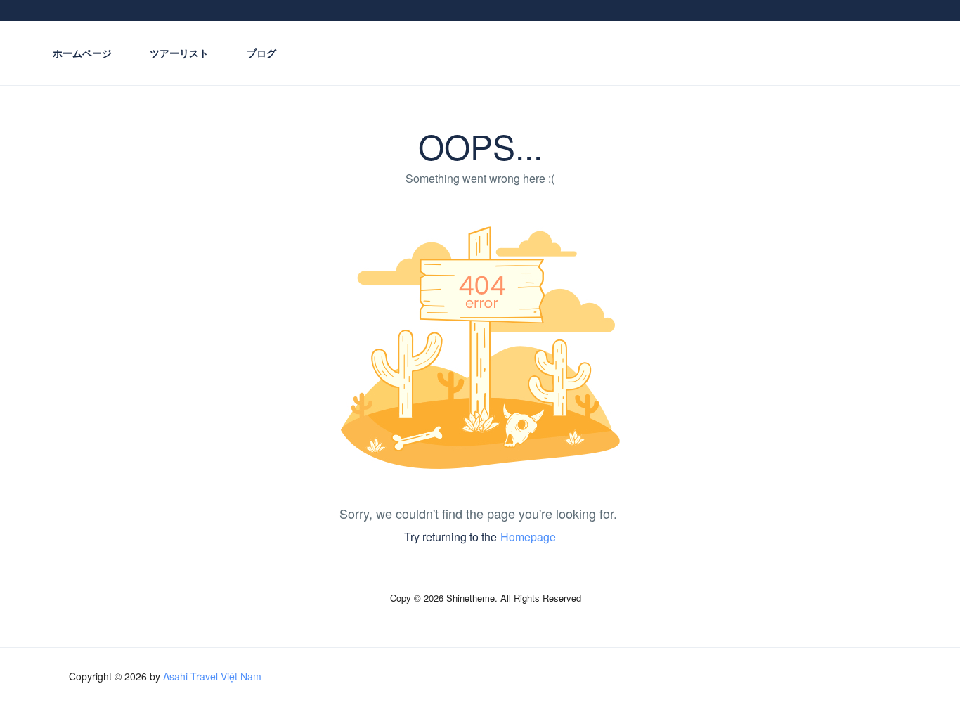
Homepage (528, 537)
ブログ (261, 53)
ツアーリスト (179, 53)
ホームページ (82, 53)
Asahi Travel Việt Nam (212, 676)
